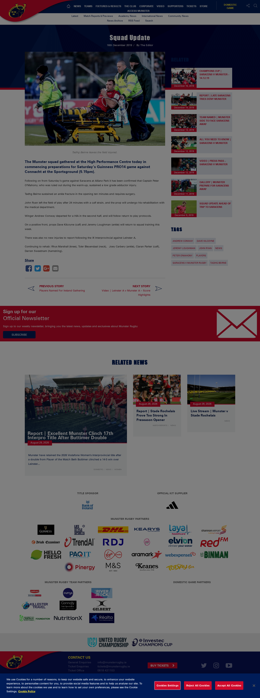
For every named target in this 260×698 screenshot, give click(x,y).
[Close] (254, 685)
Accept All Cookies (229, 685)
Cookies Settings (167, 685)
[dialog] (130, 685)
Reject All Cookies (197, 685)
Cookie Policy (26, 691)
